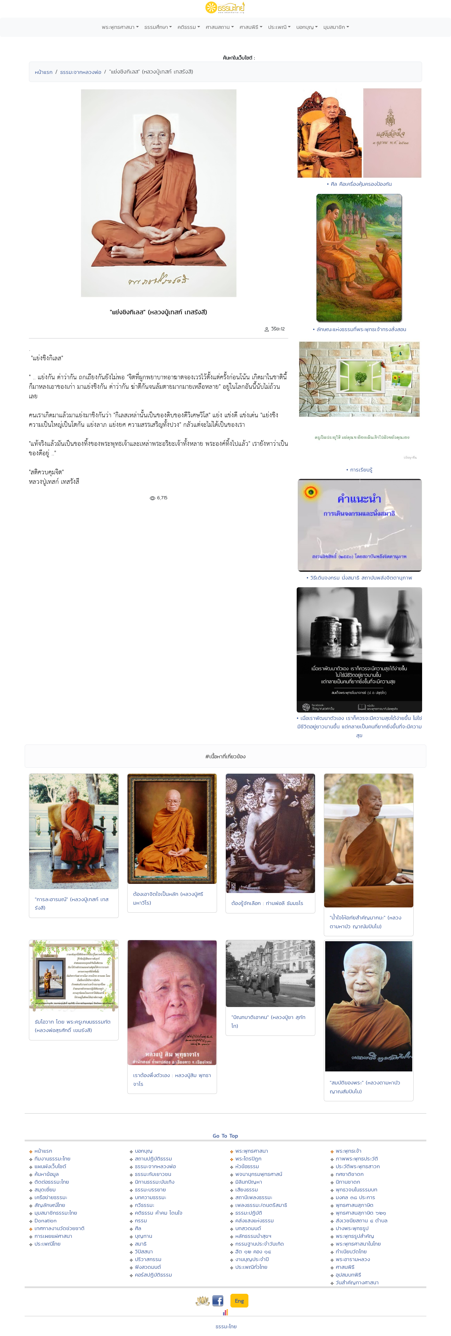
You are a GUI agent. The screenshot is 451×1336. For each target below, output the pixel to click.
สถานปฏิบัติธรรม (153, 1158)
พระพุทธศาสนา (118, 27)
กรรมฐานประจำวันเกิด (259, 1243)
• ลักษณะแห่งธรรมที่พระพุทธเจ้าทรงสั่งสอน (359, 329)
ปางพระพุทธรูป (352, 1228)
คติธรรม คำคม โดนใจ (159, 1212)
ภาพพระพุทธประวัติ (357, 1158)
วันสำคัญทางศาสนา (357, 1282)
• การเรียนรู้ (359, 469)
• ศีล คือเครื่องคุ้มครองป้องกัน (359, 184)
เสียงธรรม (246, 1189)
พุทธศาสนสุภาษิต (354, 1205)
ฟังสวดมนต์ (148, 1267)
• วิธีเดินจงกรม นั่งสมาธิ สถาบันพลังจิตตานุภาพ (359, 577)
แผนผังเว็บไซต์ (50, 1166)
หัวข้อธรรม (247, 1166)
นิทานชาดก (348, 1181)
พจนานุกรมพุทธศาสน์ (258, 1174)
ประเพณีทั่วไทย (251, 1267)
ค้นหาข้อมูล (47, 1174)
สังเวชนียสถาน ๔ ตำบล (362, 1220)
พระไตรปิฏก (248, 1158)
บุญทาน (143, 1236)
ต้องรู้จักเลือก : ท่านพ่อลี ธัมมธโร (267, 903)
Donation (46, 1220)
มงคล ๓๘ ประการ (355, 1197)
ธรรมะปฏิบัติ (248, 1212)
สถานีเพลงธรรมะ (253, 1197)
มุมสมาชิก (334, 27)
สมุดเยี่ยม (45, 1189)
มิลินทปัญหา (248, 1181)
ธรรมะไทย (226, 1326)
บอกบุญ (305, 27)
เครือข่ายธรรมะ (51, 1197)
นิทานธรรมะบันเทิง (154, 1181)
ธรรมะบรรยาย (150, 1189)
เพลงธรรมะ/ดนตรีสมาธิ (261, 1205)
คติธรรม (187, 27)
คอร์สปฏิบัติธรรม (153, 1274)
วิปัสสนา (144, 1251)
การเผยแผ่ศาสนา (53, 1236)
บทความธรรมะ (150, 1197)
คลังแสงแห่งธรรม (254, 1220)
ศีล (138, 1228)
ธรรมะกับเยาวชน (153, 1174)
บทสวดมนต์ (248, 1228)
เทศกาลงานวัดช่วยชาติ (60, 1228)
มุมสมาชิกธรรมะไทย (56, 1212)
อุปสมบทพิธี (348, 1274)
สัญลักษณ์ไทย (50, 1205)
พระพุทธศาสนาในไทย (358, 1243)
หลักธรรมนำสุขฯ (253, 1236)
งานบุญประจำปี (252, 1259)
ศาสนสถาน (218, 27)
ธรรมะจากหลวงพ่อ (80, 72)
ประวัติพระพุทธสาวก (358, 1166)
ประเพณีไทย (48, 1243)
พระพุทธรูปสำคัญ (355, 1236)
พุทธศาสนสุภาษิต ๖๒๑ (361, 1212)
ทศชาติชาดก (350, 1174)
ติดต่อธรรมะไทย (52, 1181)
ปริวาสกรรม (148, 1259)
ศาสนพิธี (249, 27)
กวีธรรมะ (144, 1205)
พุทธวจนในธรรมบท (356, 1189)
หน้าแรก (43, 72)
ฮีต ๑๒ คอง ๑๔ (253, 1251)
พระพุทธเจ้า (349, 1150)
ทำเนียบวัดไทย (351, 1251)
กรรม (141, 1220)
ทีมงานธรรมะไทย (52, 1158)
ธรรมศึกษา (156, 27)
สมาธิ (141, 1243)
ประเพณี (277, 27)
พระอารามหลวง (353, 1259)
